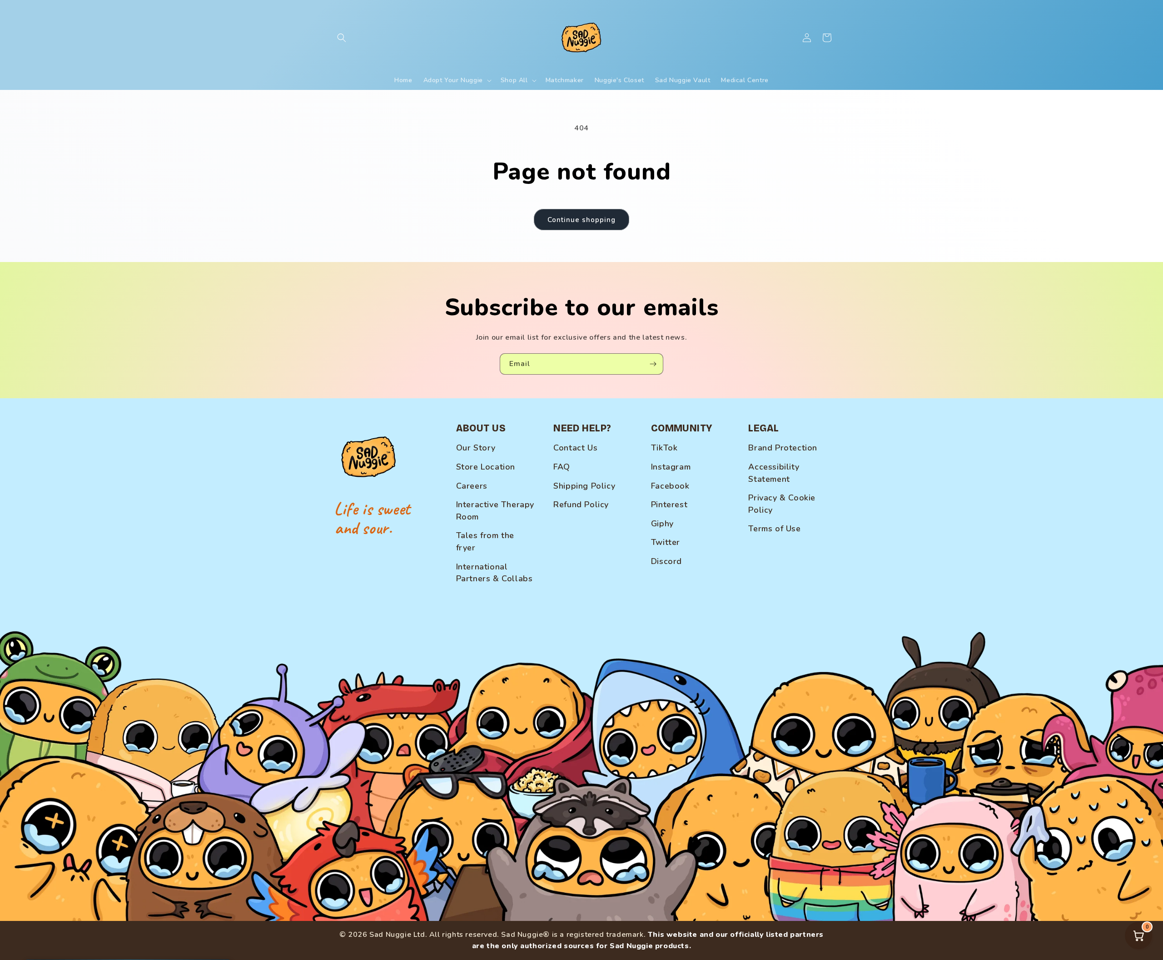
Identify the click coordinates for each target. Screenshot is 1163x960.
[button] (342, 38)
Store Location (485, 466)
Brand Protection (782, 447)
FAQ (561, 466)
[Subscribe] (653, 364)
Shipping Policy (584, 485)
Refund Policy (581, 504)
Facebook (670, 485)
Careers (471, 485)
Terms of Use (774, 528)
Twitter (665, 542)
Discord (666, 561)
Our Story (476, 447)
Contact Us (575, 447)
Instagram (671, 466)
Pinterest (669, 504)
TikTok (664, 447)
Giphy (662, 523)
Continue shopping (581, 219)
